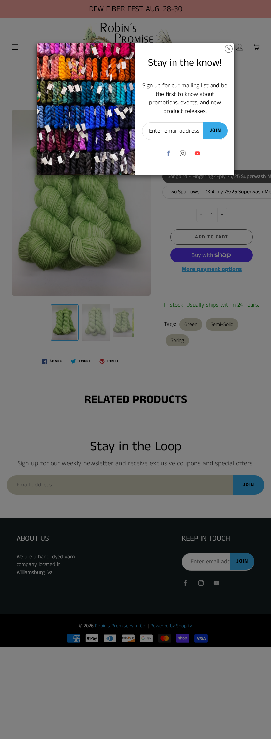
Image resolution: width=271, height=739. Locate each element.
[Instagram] (182, 153)
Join (215, 130)
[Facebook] (168, 153)
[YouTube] (197, 153)
